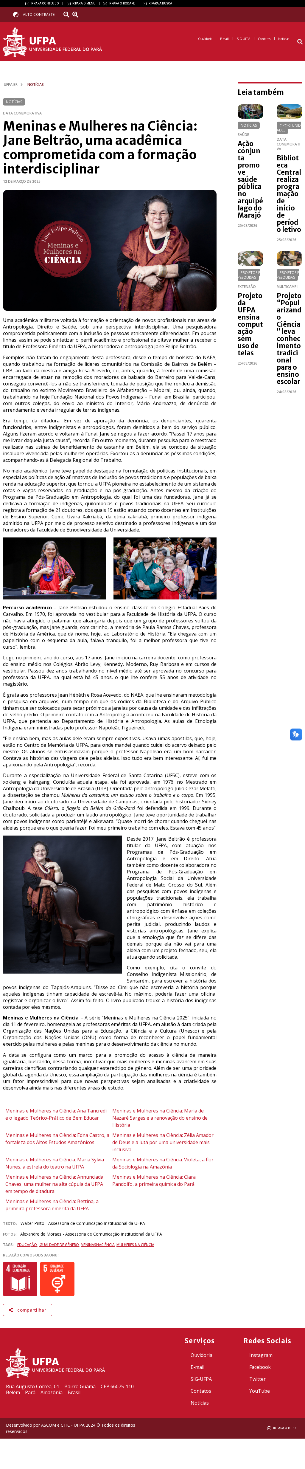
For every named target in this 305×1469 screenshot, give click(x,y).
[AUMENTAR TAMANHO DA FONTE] (77, 15)
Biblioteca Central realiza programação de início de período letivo (289, 194)
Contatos (201, 1391)
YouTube (259, 1391)
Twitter (257, 1379)
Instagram (261, 1355)
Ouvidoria (201, 1355)
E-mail (197, 1367)
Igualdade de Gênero (59, 1244)
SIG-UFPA (201, 1379)
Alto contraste (39, 14)
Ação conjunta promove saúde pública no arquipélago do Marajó (250, 179)
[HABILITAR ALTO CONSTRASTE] (18, 14)
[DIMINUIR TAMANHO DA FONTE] (67, 15)
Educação (27, 1244)
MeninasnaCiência (98, 1244)
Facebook (260, 1367)
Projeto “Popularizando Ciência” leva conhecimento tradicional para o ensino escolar (289, 339)
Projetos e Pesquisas (249, 275)
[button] (300, 42)
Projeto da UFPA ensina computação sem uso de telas (250, 324)
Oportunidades (289, 128)
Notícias (14, 101)
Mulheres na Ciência (135, 1244)
